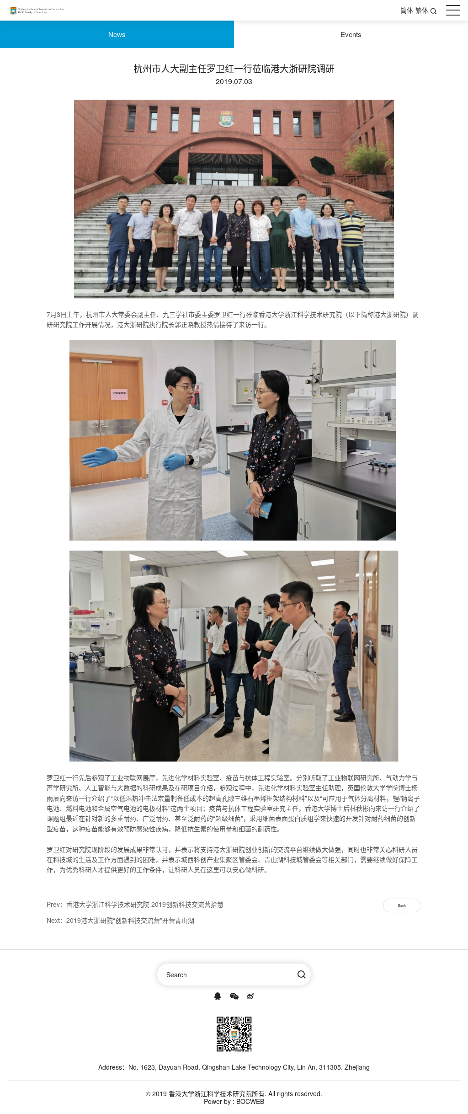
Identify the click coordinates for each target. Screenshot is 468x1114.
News (117, 34)
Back (402, 905)
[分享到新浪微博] (250, 996)
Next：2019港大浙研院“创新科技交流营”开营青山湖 (120, 920)
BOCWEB (250, 1101)
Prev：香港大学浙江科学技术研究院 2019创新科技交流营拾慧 (135, 904)
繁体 (421, 10)
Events (351, 34)
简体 (406, 10)
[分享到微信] (234, 996)
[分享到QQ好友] (217, 996)
